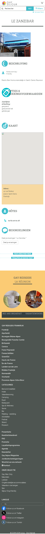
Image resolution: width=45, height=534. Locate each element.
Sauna (4, 408)
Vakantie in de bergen (10, 485)
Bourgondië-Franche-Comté (13, 340)
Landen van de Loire (10, 367)
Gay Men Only (7, 474)
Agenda (5, 449)
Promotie (5, 442)
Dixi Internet (30, 533)
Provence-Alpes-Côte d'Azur (13, 380)
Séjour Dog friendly (9, 491)
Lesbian (5, 480)
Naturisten (5, 477)
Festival (4, 419)
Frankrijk (5, 330)
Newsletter (6, 452)
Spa (3, 488)
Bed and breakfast (8, 389)
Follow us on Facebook (15, 508)
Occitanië (5, 377)
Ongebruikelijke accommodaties (14, 483)
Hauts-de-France (8, 360)
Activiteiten (6, 417)
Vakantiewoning (7, 394)
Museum (5, 425)
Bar (3, 411)
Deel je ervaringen (10, 242)
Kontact (6, 465)
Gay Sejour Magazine (10, 455)
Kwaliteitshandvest (9, 435)
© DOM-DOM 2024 (17, 533)
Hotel (4, 392)
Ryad (4, 400)
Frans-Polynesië (8, 350)
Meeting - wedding (9, 414)
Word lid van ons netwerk (12, 462)
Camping (5, 397)
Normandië (6, 373)
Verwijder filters (39, 12)
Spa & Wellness (8, 406)
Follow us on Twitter (14, 513)
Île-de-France (7, 363)
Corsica (5, 347)
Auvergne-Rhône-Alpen (11, 336)
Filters (40, 8)
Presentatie (6, 432)
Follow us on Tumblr (14, 522)
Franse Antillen (7, 353)
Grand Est (5, 357)
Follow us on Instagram (15, 518)
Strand (4, 422)
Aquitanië (6, 333)
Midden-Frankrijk (8, 370)
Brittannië (6, 343)
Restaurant (5, 403)
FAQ (3, 439)
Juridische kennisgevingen (12, 459)
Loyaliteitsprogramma (11, 445)
